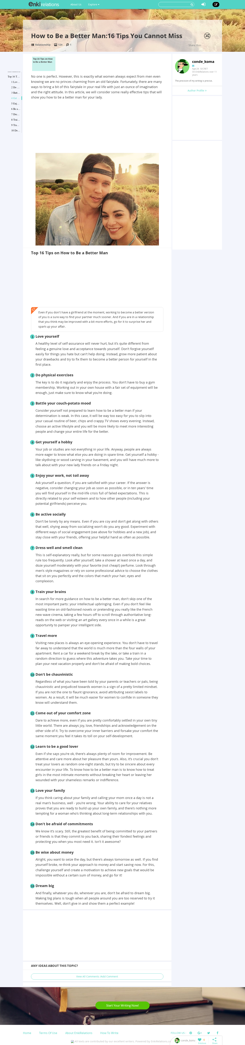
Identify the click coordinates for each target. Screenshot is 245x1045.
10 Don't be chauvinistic (15, 130)
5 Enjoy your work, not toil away (15, 103)
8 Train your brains (15, 119)
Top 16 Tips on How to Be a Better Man (14, 76)
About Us (75, 4)
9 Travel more (15, 125)
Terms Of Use (48, 1033)
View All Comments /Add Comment (97, 976)
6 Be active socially (15, 109)
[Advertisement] (97, 127)
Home (27, 1033)
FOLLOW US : (178, 1033)
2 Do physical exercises (15, 87)
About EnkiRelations (78, 1033)
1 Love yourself (15, 82)
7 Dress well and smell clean (15, 114)
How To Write (109, 1033)
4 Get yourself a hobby (15, 98)
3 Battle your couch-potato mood (15, 92)
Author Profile (196, 90)
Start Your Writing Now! (122, 1005)
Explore (93, 4)
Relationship (43, 44)
